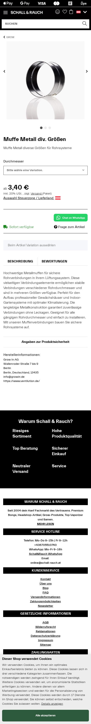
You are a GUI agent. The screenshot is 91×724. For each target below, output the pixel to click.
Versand (36, 193)
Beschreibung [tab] (20, 261)
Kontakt (45, 579)
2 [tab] (45, 128)
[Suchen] (84, 23)
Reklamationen (45, 631)
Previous (4, 71)
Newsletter (45, 606)
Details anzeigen (52, 704)
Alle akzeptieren (45, 715)
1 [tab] (41, 128)
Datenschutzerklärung (45, 636)
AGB (46, 622)
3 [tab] (49, 128)
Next (86, 71)
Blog (45, 588)
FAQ (45, 592)
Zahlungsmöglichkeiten (45, 601)
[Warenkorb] (71, 12)
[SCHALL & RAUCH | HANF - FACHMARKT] (27, 12)
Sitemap (45, 645)
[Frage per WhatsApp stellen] (71, 217)
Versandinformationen (45, 597)
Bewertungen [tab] (54, 261)
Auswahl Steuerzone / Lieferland (28, 198)
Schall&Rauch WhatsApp (45, 554)
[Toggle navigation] (5, 10)
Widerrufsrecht (45, 627)
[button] (57, 12)
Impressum (45, 640)
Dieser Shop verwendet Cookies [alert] (27, 659)
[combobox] (45, 170)
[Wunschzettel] (64, 12)
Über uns (46, 583)
